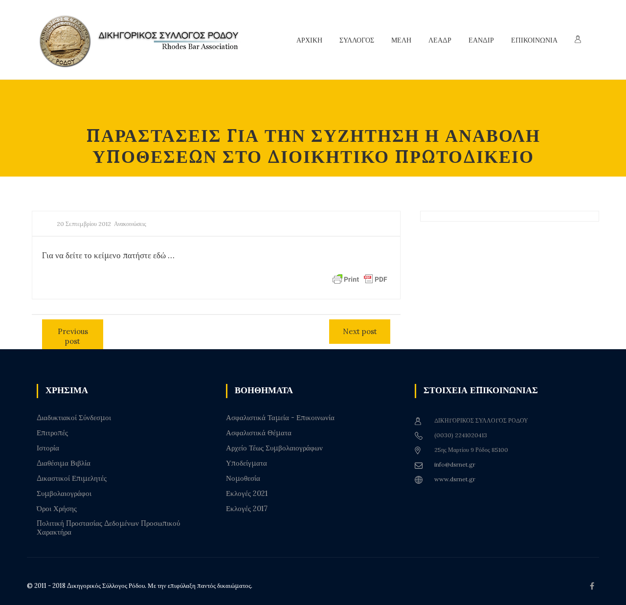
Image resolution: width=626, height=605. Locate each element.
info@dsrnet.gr (454, 464)
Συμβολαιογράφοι (64, 493)
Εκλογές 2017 (247, 508)
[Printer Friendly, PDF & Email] (360, 278)
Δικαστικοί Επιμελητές (72, 478)
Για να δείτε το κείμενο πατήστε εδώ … (108, 255)
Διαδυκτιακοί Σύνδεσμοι (74, 417)
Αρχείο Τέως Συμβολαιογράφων (274, 448)
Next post (360, 331)
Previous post (73, 336)
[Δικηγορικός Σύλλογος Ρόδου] (144, 40)
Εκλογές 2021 (247, 493)
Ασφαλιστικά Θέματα (258, 432)
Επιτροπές (52, 432)
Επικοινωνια (534, 40)
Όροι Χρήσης (57, 508)
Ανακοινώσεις (130, 223)
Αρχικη (309, 40)
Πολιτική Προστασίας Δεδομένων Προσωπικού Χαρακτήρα (108, 528)
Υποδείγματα (246, 463)
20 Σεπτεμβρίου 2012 (84, 223)
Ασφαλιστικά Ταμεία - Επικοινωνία (280, 417)
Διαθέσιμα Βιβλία (63, 463)
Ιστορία (48, 448)
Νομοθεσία (243, 478)
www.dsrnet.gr (454, 479)
